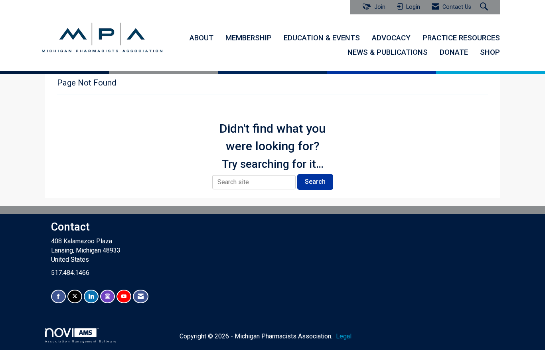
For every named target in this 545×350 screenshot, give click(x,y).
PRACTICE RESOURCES (461, 38)
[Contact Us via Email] (140, 297)
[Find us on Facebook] (58, 297)
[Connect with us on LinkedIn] (91, 297)
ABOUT (201, 38)
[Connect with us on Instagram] (107, 297)
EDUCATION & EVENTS (322, 38)
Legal (343, 336)
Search (315, 181)
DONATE (454, 52)
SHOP (490, 52)
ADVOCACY (391, 38)
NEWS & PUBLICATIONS (388, 52)
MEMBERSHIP (248, 38)
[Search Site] (485, 7)
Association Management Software (81, 341)
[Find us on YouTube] (124, 297)
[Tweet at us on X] (74, 297)
